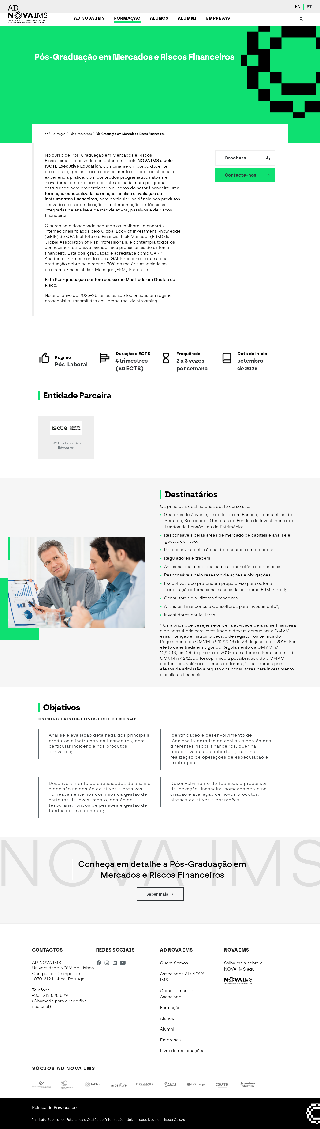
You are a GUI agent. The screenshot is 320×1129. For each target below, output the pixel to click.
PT (309, 6)
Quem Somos (174, 963)
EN (298, 6)
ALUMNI (187, 18)
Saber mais (157, 894)
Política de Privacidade (54, 1107)
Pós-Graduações (80, 134)
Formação (127, 18)
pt (46, 134)
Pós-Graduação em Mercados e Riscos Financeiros (130, 134)
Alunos (159, 18)
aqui (251, 969)
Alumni (167, 1029)
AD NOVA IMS (89, 18)
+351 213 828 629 (50, 995)
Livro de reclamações (182, 1050)
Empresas (218, 18)
